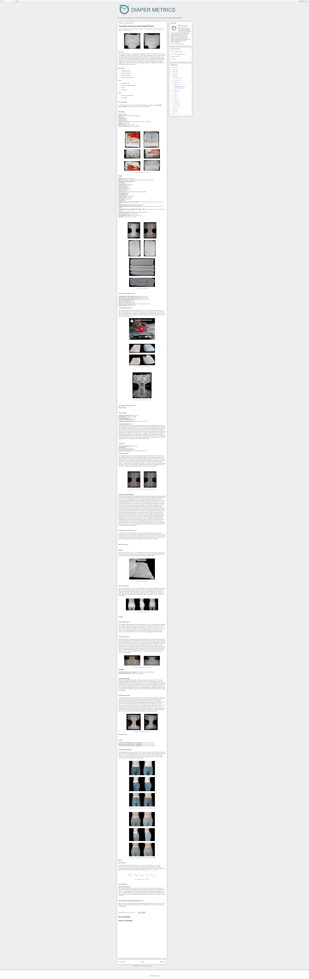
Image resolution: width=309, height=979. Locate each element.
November (177, 80)
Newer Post (121, 961)
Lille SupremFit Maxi (150, 627)
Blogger (157, 975)
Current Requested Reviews (178, 54)
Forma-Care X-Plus (140, 755)
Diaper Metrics (184, 25)
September (177, 84)
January (176, 106)
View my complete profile (177, 44)
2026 (174, 67)
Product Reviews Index (176, 51)
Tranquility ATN (127, 316)
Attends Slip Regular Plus (131, 758)
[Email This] (138, 912)
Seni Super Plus (125, 630)
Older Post (163, 961)
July (175, 92)
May (175, 97)
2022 (174, 76)
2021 (174, 108)
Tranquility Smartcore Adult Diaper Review (179, 87)
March (175, 101)
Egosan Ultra (121, 652)
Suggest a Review (175, 56)
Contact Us (173, 59)
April (175, 99)
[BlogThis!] (140, 912)
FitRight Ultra (160, 627)
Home (142, 961)
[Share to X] (141, 912)
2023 (174, 74)
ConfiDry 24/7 (150, 755)
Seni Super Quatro (154, 869)
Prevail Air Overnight (144, 865)
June (175, 95)
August (176, 90)
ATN (139, 55)
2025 (174, 69)
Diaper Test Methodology (146, 29)
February (176, 103)
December (177, 78)
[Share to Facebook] (143, 912)
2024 (174, 71)
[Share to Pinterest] (144, 912)
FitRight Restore (142, 651)
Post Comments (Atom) (145, 966)
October (176, 82)
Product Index (129, 30)
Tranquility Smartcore (160, 903)
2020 (174, 111)
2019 (174, 113)
